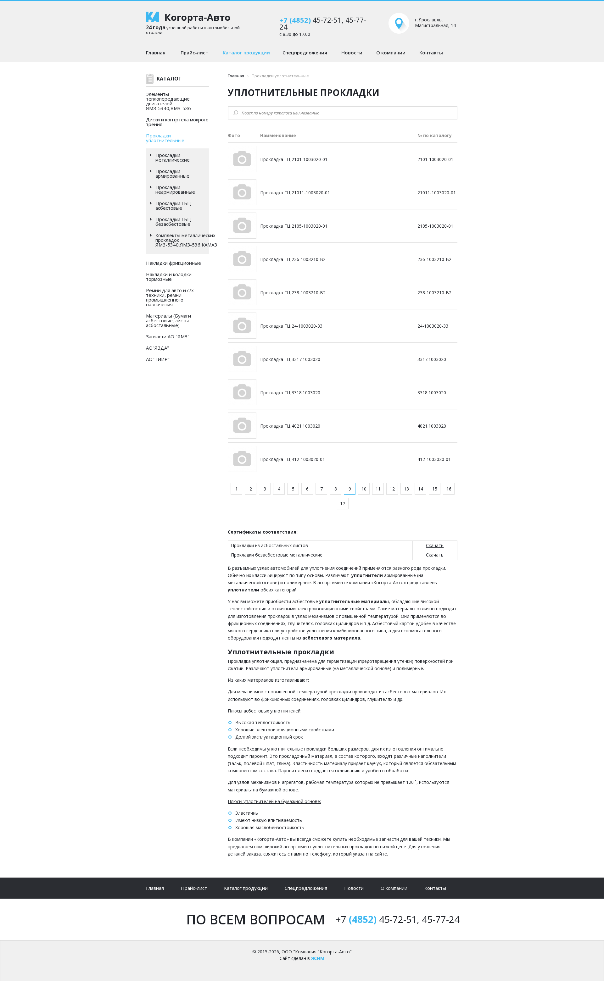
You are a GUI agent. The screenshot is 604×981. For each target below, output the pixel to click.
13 (406, 489)
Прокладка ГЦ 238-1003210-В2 (293, 293)
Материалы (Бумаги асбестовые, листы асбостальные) (168, 320)
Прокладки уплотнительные (165, 137)
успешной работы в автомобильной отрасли (193, 29)
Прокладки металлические (172, 157)
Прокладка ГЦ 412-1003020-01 (292, 459)
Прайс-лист (194, 52)
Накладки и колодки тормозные (169, 276)
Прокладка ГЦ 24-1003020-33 (291, 326)
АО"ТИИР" (158, 359)
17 (342, 504)
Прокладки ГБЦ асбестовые (173, 205)
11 (378, 489)
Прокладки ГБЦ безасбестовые (173, 221)
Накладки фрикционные (173, 263)
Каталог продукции (246, 52)
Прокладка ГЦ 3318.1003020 (290, 393)
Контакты (431, 52)
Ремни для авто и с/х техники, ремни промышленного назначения (170, 297)
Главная (155, 52)
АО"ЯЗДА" (157, 348)
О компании (390, 52)
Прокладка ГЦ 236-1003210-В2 (293, 259)
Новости (351, 52)
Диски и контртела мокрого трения (177, 121)
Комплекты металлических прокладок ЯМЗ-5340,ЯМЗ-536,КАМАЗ (186, 240)
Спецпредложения (304, 52)
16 (448, 489)
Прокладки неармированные (175, 189)
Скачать (435, 545)
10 (363, 489)
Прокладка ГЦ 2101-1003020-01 (293, 159)
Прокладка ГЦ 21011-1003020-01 (295, 193)
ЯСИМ (317, 958)
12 (392, 489)
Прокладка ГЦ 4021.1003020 (290, 426)
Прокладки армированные (172, 173)
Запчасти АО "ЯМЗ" (167, 336)
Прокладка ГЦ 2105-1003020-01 (293, 226)
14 (420, 489)
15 (434, 489)
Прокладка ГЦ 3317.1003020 (290, 359)
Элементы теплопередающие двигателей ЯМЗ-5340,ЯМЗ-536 (168, 101)
